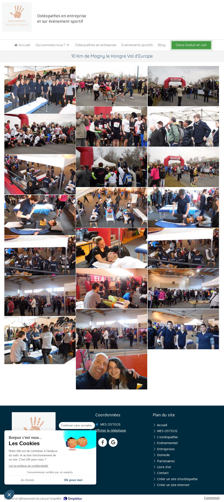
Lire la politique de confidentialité (28, 465)
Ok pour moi (73, 480)
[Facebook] (102, 442)
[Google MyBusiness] (113, 442)
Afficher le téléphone (110, 430)
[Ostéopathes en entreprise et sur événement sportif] (17, 17)
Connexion (212, 497)
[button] (9, 494)
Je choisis (27, 480)
